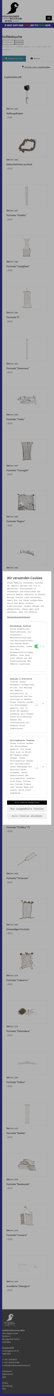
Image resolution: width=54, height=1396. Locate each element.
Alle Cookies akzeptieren (27, 802)
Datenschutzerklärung (18, 617)
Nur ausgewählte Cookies (27, 809)
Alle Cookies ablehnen (27, 816)
